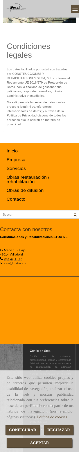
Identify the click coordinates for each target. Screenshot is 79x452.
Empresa (16, 159)
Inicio (12, 150)
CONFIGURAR (22, 430)
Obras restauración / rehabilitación (28, 179)
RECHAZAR (58, 430)
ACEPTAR (39, 443)
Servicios (16, 168)
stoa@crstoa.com (16, 263)
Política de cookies (52, 417)
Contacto (16, 199)
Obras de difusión (25, 190)
